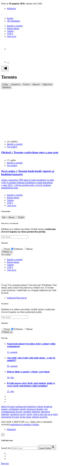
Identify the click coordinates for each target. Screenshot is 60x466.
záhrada (35, 417)
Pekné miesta (13, 28)
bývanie (11, 406)
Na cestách (12, 147)
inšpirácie (36, 411)
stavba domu (25, 417)
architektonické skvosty (12, 411)
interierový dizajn (35, 406)
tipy (46, 409)
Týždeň (21, 217)
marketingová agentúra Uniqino (24, 424)
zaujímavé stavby (18, 414)
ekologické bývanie (10, 417)
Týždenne (18, 249)
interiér (23, 409)
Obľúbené (6, 87)
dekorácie (45, 411)
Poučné (26, 84)
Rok (4, 217)
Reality (10, 18)
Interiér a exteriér (15, 26)
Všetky (5, 84)
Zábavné (36, 84)
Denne (7, 249)
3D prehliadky (13, 21)
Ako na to (11, 36)
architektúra (13, 409)
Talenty (10, 31)
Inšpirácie (11, 8)
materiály (5, 414)
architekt (27, 411)
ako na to (48, 414)
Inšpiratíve (15, 84)
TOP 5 (10, 33)
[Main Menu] (5, 68)
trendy (29, 414)
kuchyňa (43, 417)
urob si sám (38, 414)
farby (55, 414)
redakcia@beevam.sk (17, 298)
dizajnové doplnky (35, 409)
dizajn (4, 406)
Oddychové (47, 84)
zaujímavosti (21, 406)
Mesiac (12, 217)
